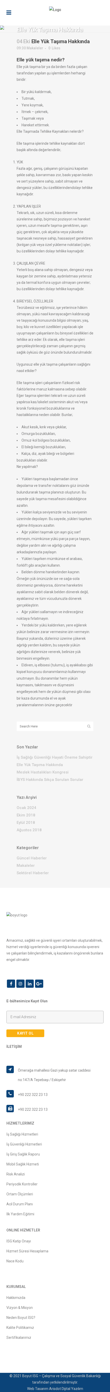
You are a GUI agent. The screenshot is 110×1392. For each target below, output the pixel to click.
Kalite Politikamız (20, 1328)
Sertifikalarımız (18, 1337)
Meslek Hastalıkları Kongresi (43, 772)
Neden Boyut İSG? (20, 1318)
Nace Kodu (15, 1261)
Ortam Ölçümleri (19, 1194)
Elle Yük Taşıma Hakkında (40, 764)
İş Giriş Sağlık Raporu (23, 1154)
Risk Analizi (15, 1174)
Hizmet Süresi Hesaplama (27, 1251)
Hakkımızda (15, 1298)
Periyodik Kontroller (22, 1184)
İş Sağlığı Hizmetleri (22, 1134)
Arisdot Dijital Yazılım (66, 1389)
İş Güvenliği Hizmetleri (24, 1144)
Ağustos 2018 (29, 830)
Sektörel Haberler (33, 873)
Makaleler (35, 48)
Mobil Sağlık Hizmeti (22, 1164)
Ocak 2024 (26, 807)
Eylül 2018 (26, 822)
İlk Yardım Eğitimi (20, 1214)
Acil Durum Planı (19, 1204)
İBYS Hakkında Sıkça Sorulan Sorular (50, 779)
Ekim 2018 (26, 815)
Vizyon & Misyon (19, 1308)
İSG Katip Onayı (18, 1241)
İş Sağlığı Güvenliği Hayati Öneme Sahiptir (55, 757)
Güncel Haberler (32, 858)
